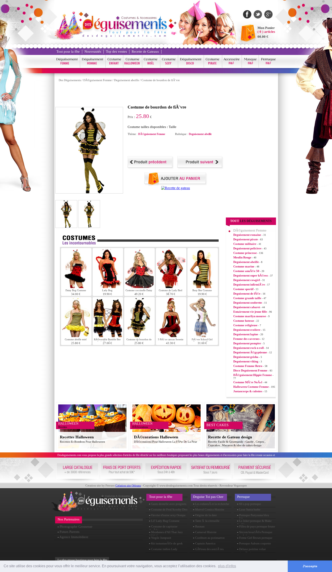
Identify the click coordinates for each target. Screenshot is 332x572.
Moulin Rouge (242, 257)
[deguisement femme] (67, 67)
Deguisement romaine (247, 234)
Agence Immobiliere (73, 537)
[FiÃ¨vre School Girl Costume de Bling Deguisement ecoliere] (203, 336)
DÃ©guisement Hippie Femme (252, 375)
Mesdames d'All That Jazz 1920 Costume (166, 533)
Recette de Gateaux (145, 51)
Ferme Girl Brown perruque (255, 537)
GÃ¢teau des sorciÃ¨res (209, 549)
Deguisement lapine (245, 334)
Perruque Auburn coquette (255, 543)
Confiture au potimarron (210, 537)
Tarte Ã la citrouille (207, 520)
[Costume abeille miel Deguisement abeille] (76, 336)
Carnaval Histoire (206, 532)
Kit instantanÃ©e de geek (167, 543)
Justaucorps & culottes (247, 391)
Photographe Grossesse (76, 526)
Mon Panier (266, 28)
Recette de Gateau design (230, 437)
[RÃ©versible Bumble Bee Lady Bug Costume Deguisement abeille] (108, 336)
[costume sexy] (169, 67)
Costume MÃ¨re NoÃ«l (247, 382)
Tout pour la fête (68, 51)
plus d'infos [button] (227, 566)
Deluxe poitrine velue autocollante (251, 550)
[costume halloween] (132, 67)
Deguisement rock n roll (248, 348)
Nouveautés (92, 51)
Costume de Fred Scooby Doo (169, 509)
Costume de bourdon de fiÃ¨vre (160, 80)
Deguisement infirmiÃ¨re (249, 284)
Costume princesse (245, 253)
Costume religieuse (245, 325)
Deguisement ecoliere (246, 329)
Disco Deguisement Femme (250, 370)
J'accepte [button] (310, 566)
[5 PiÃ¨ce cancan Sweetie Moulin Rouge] (171, 336)
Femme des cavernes (246, 338)
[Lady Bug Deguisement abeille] (108, 287)
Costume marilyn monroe (249, 316)
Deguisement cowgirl (246, 280)
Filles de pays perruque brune (257, 526)
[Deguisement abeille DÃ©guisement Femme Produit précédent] (151, 168)
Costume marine (243, 266)
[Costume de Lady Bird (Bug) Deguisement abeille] (171, 287)
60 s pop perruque (250, 504)
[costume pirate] (213, 67)
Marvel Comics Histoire (209, 509)
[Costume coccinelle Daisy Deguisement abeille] (139, 287)
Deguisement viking (245, 361)
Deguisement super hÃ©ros (250, 275)
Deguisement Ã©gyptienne (250, 352)
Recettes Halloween (77, 437)
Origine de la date (206, 515)
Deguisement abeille (126, 80)
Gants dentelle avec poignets (168, 504)
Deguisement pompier (247, 343)
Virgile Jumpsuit (161, 537)
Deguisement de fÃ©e (246, 293)
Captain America (205, 543)
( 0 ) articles (266, 31)
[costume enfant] (114, 67)
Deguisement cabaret (246, 307)
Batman (200, 526)
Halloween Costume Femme (251, 386)
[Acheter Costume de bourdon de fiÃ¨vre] (175, 185)
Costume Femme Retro (247, 366)
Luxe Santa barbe (249, 509)
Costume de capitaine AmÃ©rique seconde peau (165, 528)
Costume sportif (243, 289)
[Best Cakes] (175, 188)
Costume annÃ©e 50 (246, 271)
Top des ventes (116, 51)
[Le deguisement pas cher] (124, 36)
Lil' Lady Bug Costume (165, 520)
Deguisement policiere (247, 248)
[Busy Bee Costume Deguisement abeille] (203, 287)
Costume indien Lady (164, 549)
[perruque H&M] (268, 67)
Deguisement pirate (245, 239)
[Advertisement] (137, 94)
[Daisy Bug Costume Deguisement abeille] (76, 287)
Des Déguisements (70, 80)
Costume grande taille (247, 298)
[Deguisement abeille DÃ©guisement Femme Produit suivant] (200, 168)
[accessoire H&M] (232, 67)
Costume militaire (244, 244)
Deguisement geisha (245, 357)
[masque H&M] (250, 67)
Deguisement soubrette (247, 302)
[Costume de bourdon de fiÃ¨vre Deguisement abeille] (139, 336)
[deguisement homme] (93, 67)
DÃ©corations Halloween (156, 437)
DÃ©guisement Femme (97, 80)
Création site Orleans (128, 485)
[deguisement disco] (191, 67)
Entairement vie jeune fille (250, 311)
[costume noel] (151, 67)
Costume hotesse (243, 320)
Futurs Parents (69, 532)
